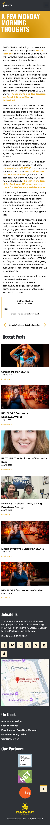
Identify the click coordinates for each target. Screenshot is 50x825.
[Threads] (28, 645)
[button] (46, 5)
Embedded (9, 100)
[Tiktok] (4, 654)
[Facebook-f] (4, 645)
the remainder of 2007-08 (17, 168)
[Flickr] (44, 645)
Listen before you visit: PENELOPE (22, 548)
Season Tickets (9, 725)
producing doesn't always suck (25, 314)
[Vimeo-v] (36, 645)
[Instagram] (20, 645)
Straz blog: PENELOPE (15, 371)
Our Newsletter (10, 739)
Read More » (6, 379)
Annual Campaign (11, 721)
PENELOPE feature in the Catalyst (22, 590)
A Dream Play (21, 97)
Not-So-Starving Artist (13, 734)
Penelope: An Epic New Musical (19, 730)
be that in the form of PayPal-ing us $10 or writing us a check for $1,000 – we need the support (25, 184)
